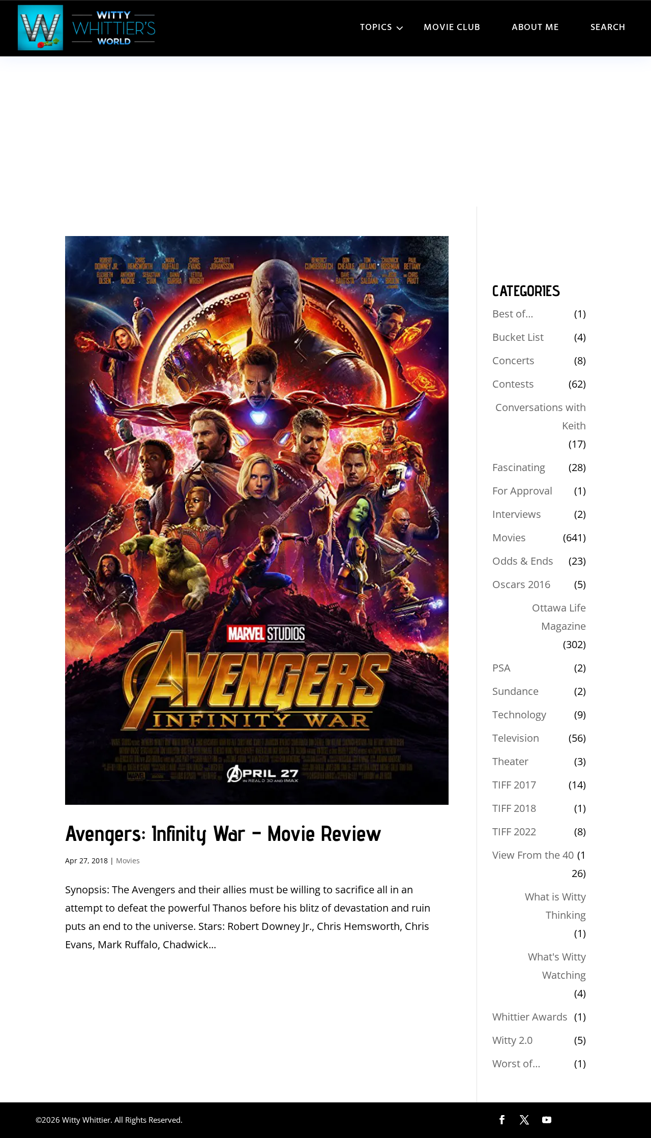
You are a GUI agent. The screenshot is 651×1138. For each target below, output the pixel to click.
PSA (501, 668)
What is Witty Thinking (555, 906)
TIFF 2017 (514, 785)
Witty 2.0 (512, 1040)
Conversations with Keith (540, 416)
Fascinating (518, 467)
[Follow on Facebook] (502, 1120)
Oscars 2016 (521, 584)
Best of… (513, 313)
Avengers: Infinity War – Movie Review (223, 833)
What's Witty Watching (557, 966)
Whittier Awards (530, 1017)
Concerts (513, 360)
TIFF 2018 (514, 808)
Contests (513, 384)
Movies (128, 860)
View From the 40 (533, 855)
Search (608, 27)
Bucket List (518, 337)
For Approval (522, 491)
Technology (519, 714)
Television (515, 738)
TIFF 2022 (514, 831)
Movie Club (452, 27)
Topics (376, 27)
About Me (535, 27)
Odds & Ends (522, 561)
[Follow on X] (524, 1120)
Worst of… (516, 1063)
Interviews (516, 514)
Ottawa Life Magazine (559, 617)
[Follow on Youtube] (547, 1120)
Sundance (515, 691)
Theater (510, 761)
